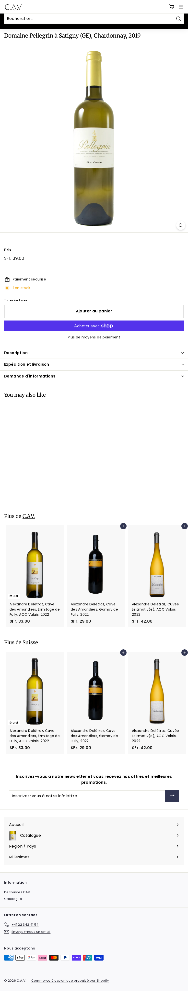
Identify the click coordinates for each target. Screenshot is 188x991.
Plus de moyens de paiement (94, 337)
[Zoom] (180, 225)
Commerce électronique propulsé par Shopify (70, 980)
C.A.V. (29, 516)
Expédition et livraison (26, 364)
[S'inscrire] (172, 796)
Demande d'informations (29, 376)
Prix (7, 249)
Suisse (30, 642)
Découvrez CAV (17, 892)
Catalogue (13, 898)
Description (16, 352)
